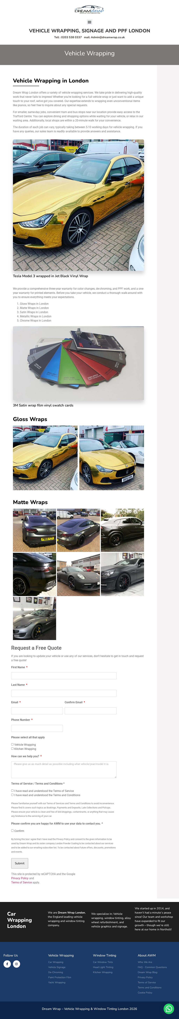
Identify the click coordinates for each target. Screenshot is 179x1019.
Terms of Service (21, 882)
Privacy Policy (19, 878)
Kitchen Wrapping (25, 749)
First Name (18, 667)
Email (15, 702)
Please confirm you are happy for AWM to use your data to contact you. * (57, 823)
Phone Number (21, 720)
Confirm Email (74, 702)
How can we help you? (25, 756)
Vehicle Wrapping (25, 744)
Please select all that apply (28, 737)
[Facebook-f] (7, 964)
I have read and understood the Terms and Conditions (47, 795)
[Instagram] (16, 964)
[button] (89, 22)
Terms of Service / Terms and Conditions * (38, 783)
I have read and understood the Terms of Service (44, 791)
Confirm (19, 831)
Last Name (18, 684)
